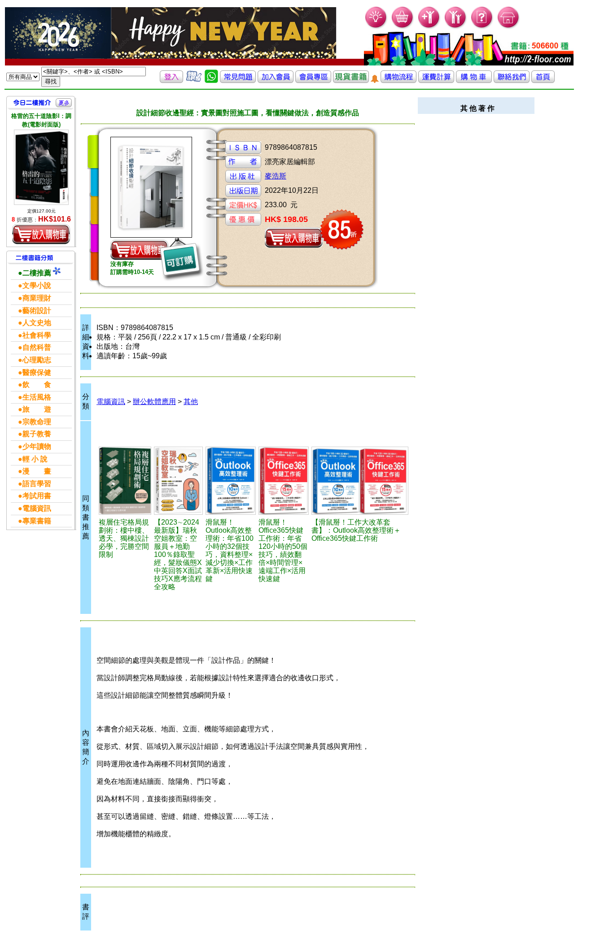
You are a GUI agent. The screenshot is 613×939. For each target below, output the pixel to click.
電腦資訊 (110, 401)
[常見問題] (482, 27)
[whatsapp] (211, 80)
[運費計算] (436, 80)
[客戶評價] (194, 80)
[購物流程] (398, 80)
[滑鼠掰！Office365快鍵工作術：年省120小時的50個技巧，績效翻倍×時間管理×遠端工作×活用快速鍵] (283, 481)
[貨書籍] (351, 80)
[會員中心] (455, 27)
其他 (191, 401)
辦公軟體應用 (154, 401)
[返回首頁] (543, 80)
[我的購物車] (402, 27)
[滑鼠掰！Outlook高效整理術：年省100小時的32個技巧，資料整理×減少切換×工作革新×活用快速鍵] (231, 481)
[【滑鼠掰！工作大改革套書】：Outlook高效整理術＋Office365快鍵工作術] (359, 481)
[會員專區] (313, 80)
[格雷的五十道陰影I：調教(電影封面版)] (41, 167)
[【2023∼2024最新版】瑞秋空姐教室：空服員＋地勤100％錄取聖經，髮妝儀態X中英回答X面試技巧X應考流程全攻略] (178, 481)
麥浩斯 (275, 176)
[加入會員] (429, 27)
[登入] (171, 80)
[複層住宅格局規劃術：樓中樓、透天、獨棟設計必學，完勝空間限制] (125, 481)
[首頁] (508, 27)
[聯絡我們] (512, 80)
